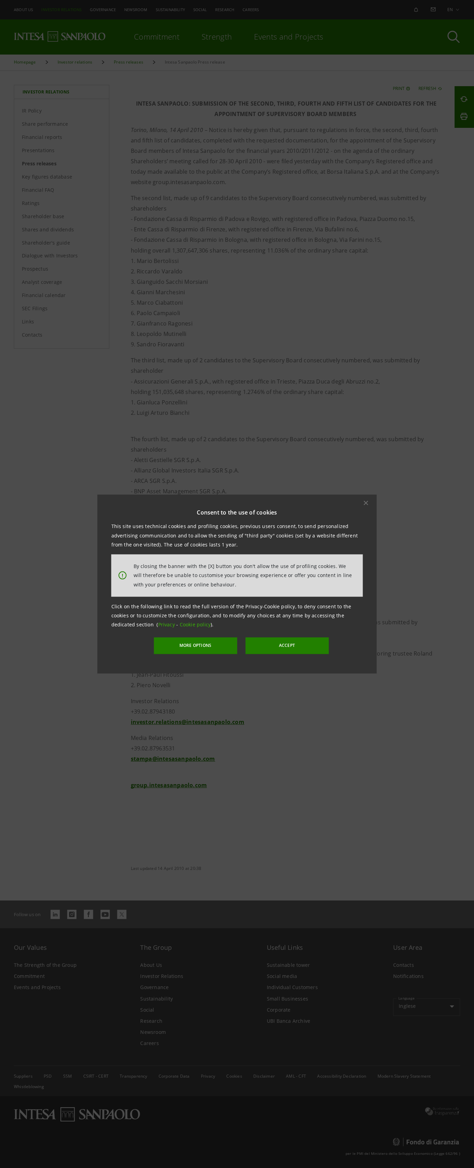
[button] (366, 503)
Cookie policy (195, 624)
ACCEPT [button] (287, 645)
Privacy (167, 624)
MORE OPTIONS (195, 645)
